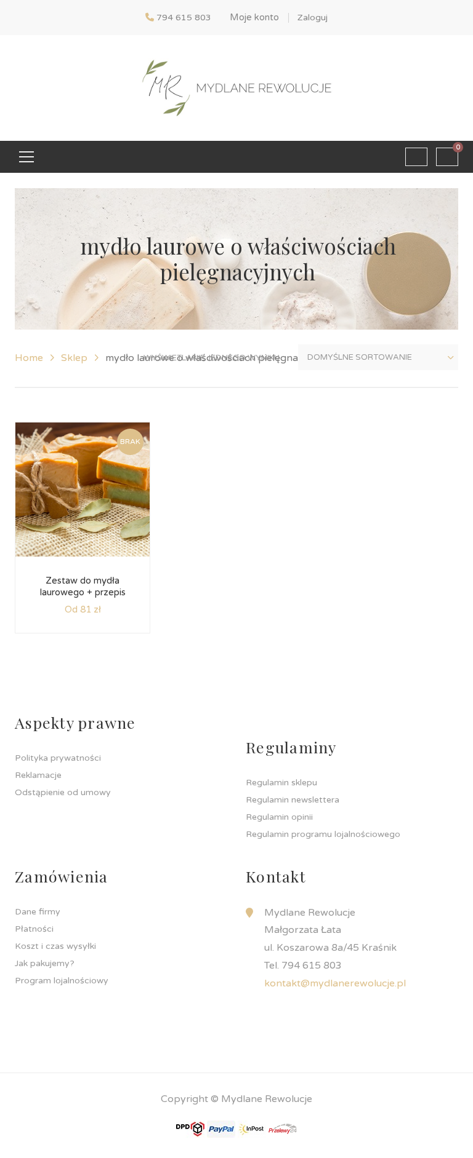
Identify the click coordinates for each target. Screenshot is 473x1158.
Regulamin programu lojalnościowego (323, 834)
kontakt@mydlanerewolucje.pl (335, 983)
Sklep (74, 358)
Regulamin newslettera (292, 800)
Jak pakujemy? (45, 963)
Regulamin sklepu (281, 782)
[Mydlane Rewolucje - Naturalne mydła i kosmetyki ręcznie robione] (236, 87)
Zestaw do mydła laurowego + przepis (83, 586)
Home (29, 358)
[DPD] (190, 1128)
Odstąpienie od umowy (63, 792)
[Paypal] (221, 1128)
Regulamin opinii (279, 817)
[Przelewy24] (283, 1128)
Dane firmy (37, 911)
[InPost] (252, 1128)
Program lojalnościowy (61, 980)
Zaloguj (312, 17)
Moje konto (254, 17)
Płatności (34, 929)
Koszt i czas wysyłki (55, 946)
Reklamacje (38, 775)
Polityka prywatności (58, 758)
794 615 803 (183, 17)
